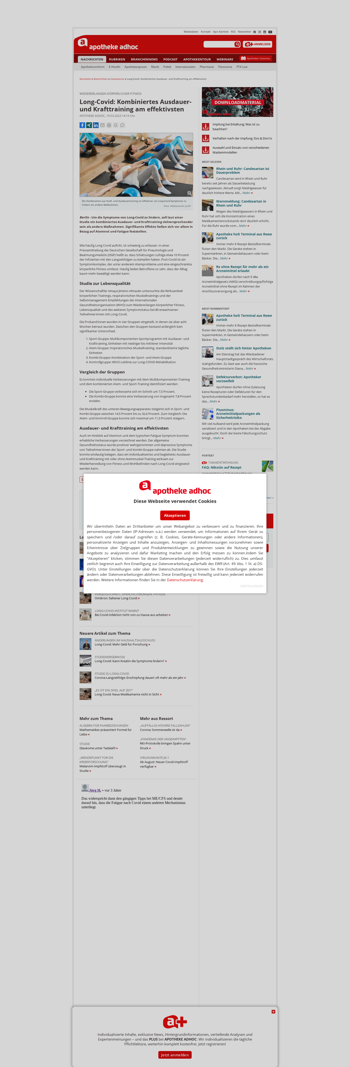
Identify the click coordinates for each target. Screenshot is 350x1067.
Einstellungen (251, 586)
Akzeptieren (175, 515)
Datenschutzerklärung (185, 579)
